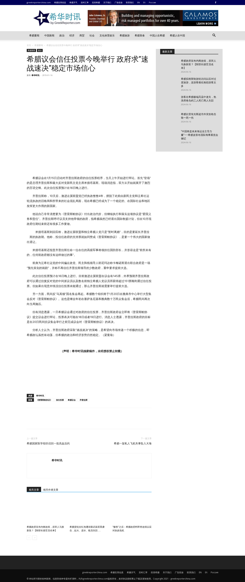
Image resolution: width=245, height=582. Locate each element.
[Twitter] (38, 83)
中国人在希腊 (157, 35)
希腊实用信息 (60, 2)
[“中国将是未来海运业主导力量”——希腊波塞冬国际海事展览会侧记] (169, 136)
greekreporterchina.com (39, 2)
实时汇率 (85, 2)
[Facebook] (215, 2)
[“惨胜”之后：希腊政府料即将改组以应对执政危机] (132, 510)
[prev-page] (29, 537)
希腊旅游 (125, 35)
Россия (152, 2)
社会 (92, 35)
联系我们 (130, 2)
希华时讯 (35, 75)
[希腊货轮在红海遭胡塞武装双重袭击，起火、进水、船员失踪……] (89, 510)
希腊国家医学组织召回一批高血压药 (48, 443)
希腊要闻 (34, 35)
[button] (214, 35)
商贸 (81, 35)
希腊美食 (140, 35)
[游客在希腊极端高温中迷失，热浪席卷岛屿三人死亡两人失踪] (169, 101)
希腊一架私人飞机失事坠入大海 (133, 443)
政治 (61, 35)
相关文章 (34, 489)
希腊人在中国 (177, 35)
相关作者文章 (50, 489)
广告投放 (118, 2)
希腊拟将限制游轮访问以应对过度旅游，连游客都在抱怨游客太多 (198, 82)
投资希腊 (96, 2)
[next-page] (34, 537)
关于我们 (107, 2)
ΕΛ (144, 2)
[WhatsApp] (55, 83)
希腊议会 (72, 400)
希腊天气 (73, 2)
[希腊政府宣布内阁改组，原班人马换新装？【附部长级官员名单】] (46, 510)
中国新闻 (49, 35)
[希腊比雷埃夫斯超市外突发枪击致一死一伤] (169, 118)
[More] (63, 83)
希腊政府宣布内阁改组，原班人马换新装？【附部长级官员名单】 (198, 64)
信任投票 (60, 400)
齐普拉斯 (84, 400)
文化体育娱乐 (107, 35)
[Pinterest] (46, 83)
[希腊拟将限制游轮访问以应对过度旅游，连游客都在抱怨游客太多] (169, 83)
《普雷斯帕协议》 (44, 400)
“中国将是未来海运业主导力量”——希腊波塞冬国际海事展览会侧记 (199, 135)
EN (138, 2)
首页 (29, 45)
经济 (71, 35)
